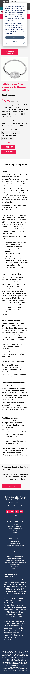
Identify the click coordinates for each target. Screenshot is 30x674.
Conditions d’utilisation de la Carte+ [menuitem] (15, 560)
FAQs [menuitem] (15, 530)
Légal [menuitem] (15, 552)
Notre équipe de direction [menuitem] (15, 526)
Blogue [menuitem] (15, 532)
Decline (15, 42)
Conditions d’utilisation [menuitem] (15, 558)
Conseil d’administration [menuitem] (15, 528)
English (5, 1)
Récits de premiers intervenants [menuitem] (15, 545)
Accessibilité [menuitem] (15, 566)
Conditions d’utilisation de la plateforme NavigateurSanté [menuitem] (15, 563)
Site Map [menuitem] (15, 568)
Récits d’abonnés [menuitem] (15, 543)
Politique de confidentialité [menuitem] (15, 556)
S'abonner (8, 147)
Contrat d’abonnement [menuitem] (15, 554)
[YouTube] (21, 511)
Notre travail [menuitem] (15, 539)
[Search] (28, 1)
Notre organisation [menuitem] (15, 522)
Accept (15, 37)
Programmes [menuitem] (15, 541)
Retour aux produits (10, 52)
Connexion (9, 152)
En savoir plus (11, 486)
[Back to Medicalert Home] (15, 498)
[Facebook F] (8, 511)
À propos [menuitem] (15, 524)
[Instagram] (17, 511)
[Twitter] (12, 511)
